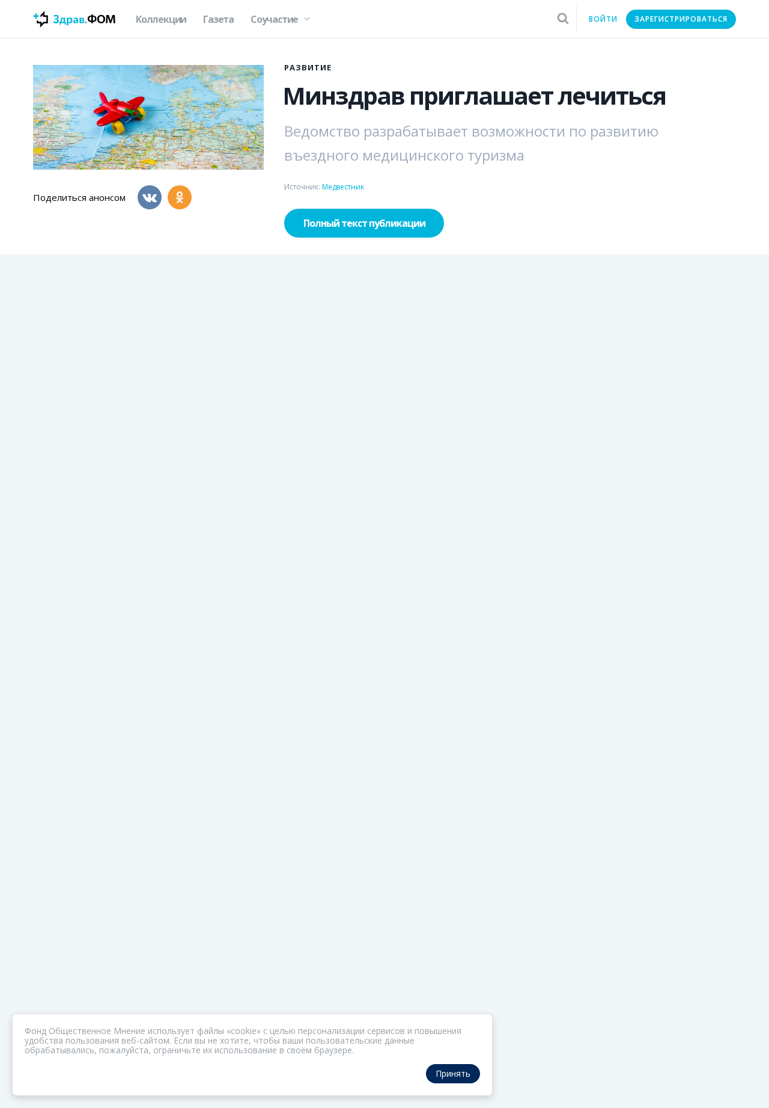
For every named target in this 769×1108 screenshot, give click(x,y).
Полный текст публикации (364, 223)
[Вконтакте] (150, 197)
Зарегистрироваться (681, 19)
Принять (453, 1073)
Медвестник (343, 187)
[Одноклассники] (180, 197)
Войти (603, 19)
